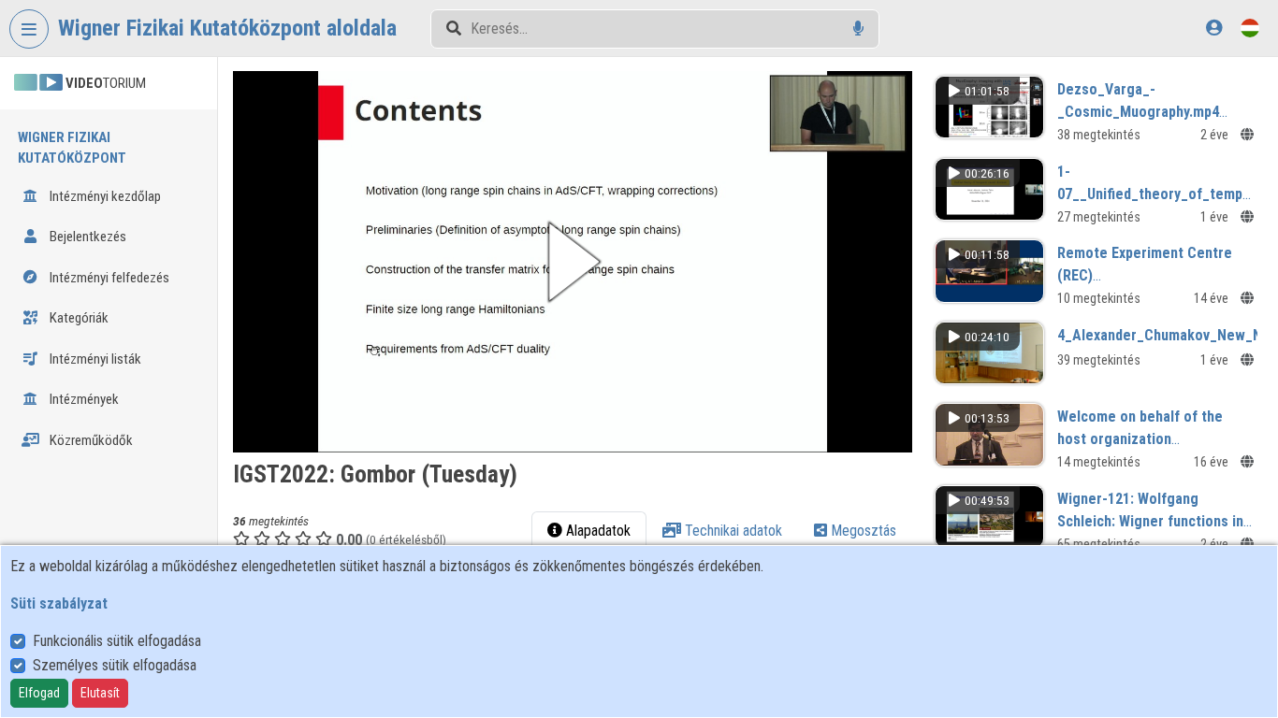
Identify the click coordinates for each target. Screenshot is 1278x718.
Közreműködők (90, 440)
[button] (572, 261)
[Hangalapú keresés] (858, 28)
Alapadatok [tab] (596, 530)
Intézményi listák (94, 359)
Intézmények (83, 399)
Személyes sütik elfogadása (114, 665)
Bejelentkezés (86, 236)
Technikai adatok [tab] (731, 530)
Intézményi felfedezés (108, 277)
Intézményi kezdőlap (104, 196)
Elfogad (39, 692)
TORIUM (105, 83)
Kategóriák (78, 317)
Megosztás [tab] (861, 530)
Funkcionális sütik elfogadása (117, 641)
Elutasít (100, 692)
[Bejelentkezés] (1214, 27)
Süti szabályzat (59, 603)
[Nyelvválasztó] (1250, 27)
